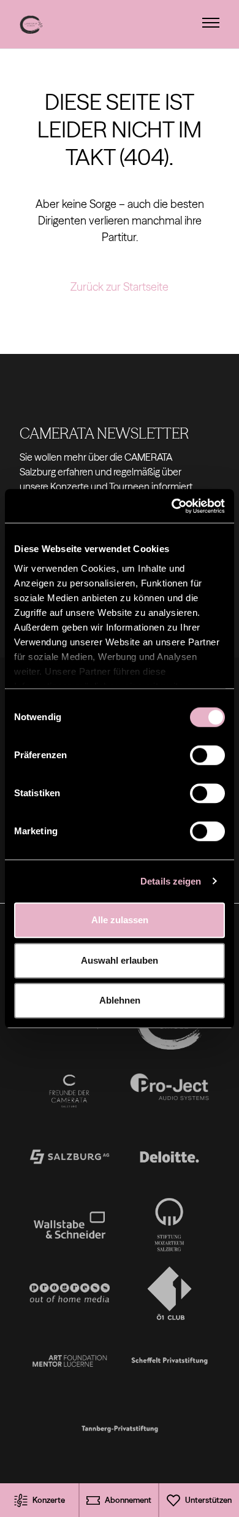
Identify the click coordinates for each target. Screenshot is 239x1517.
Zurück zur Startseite (119, 287)
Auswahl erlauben (119, 960)
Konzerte (48, 1500)
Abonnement (128, 1500)
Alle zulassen (119, 920)
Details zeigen (170, 881)
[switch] (207, 755)
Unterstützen (208, 1500)
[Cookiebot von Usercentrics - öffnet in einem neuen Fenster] (172, 506)
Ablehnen (119, 1000)
